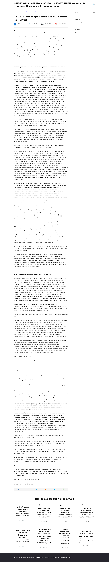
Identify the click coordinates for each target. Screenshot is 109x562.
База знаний (78, 22)
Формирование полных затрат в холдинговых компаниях (23, 508)
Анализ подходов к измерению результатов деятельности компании (23, 533)
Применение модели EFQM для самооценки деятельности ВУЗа (86, 533)
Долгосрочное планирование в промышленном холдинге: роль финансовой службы (43, 508)
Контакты (77, 29)
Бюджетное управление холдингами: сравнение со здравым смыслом (86, 508)
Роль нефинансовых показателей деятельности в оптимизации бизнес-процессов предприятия (44, 534)
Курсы (76, 32)
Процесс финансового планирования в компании (65, 532)
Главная (77, 35)
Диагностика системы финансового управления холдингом (65, 508)
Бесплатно (78, 26)
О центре (77, 19)
